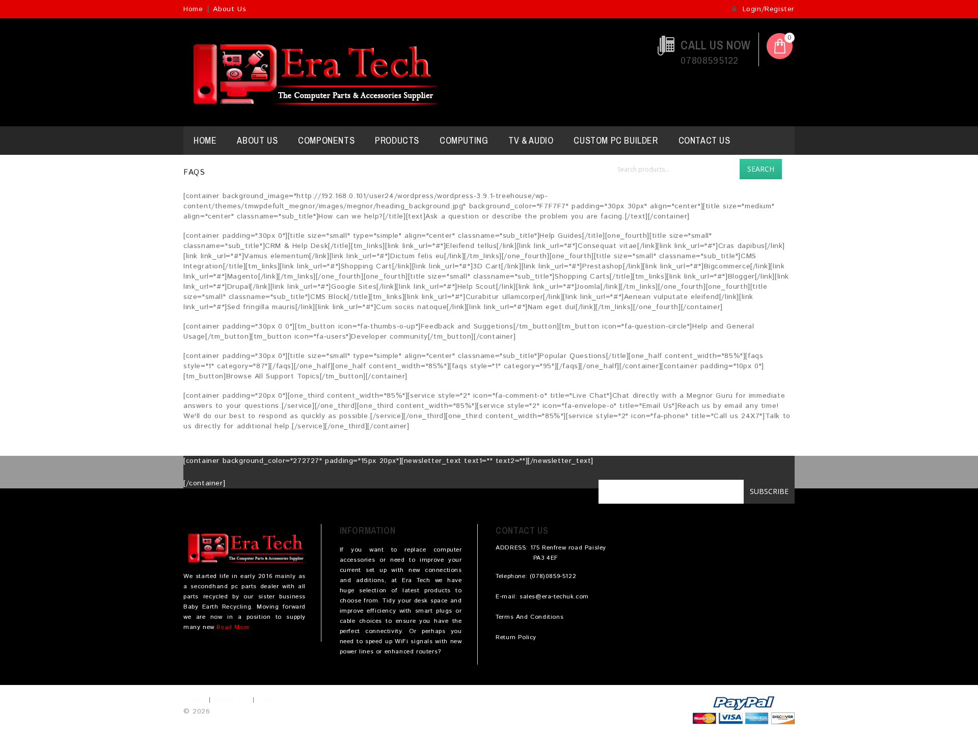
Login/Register (767, 9)
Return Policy (516, 637)
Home (193, 9)
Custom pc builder (616, 140)
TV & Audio (530, 140)
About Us (229, 9)
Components (326, 140)
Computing (464, 140)
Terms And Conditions (529, 617)
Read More (232, 627)
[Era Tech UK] (310, 72)
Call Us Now (716, 45)
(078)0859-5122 (553, 576)
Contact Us (704, 140)
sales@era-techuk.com (554, 596)
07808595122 (710, 61)
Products (397, 140)
